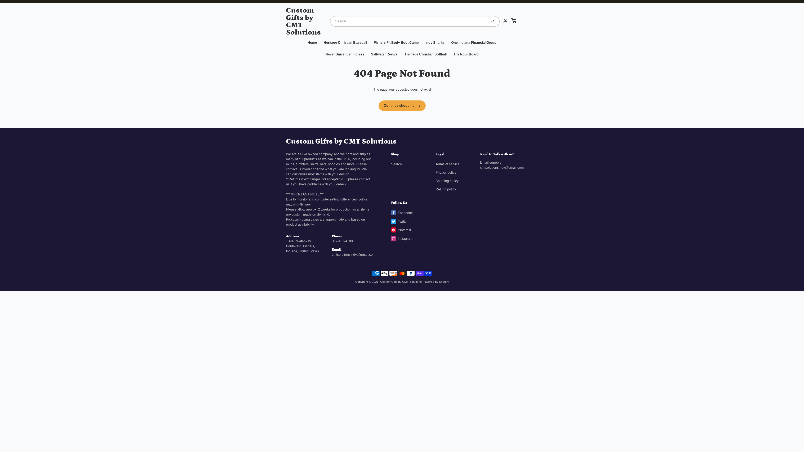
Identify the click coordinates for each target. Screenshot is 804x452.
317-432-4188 (342, 241)
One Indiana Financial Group (473, 42)
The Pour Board (466, 54)
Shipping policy (447, 181)
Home (312, 42)
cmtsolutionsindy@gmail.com (353, 254)
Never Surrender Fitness (344, 54)
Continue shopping (399, 105)
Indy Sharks (435, 42)
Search (396, 164)
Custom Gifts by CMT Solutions (303, 21)
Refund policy (446, 189)
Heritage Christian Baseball (345, 42)
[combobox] (408, 21)
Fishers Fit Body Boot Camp (396, 42)
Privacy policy (446, 172)
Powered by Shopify (436, 281)
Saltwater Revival (384, 54)
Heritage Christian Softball (426, 54)
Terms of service (448, 164)
